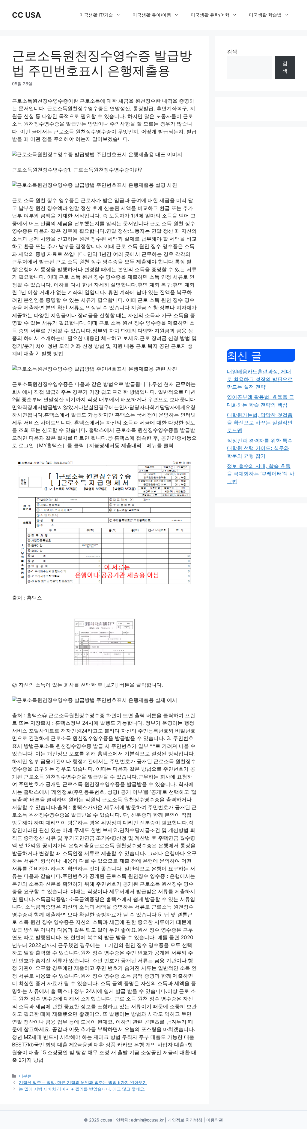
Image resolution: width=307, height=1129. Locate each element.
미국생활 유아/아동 (152, 15)
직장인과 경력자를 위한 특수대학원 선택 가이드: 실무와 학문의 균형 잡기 (260, 448)
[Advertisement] (261, 229)
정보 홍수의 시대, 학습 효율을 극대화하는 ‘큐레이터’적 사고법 (260, 473)
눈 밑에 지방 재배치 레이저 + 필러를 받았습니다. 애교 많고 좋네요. (82, 1088)
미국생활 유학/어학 (210, 15)
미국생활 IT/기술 (96, 15)
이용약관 (214, 1119)
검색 (232, 52)
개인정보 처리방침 (185, 1119)
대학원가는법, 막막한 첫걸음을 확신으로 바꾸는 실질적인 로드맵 (260, 422)
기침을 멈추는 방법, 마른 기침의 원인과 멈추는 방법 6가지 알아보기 (83, 1082)
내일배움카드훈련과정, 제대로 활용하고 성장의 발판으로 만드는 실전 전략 (260, 379)
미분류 (25, 1076)
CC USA (26, 15)
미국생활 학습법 (265, 15)
